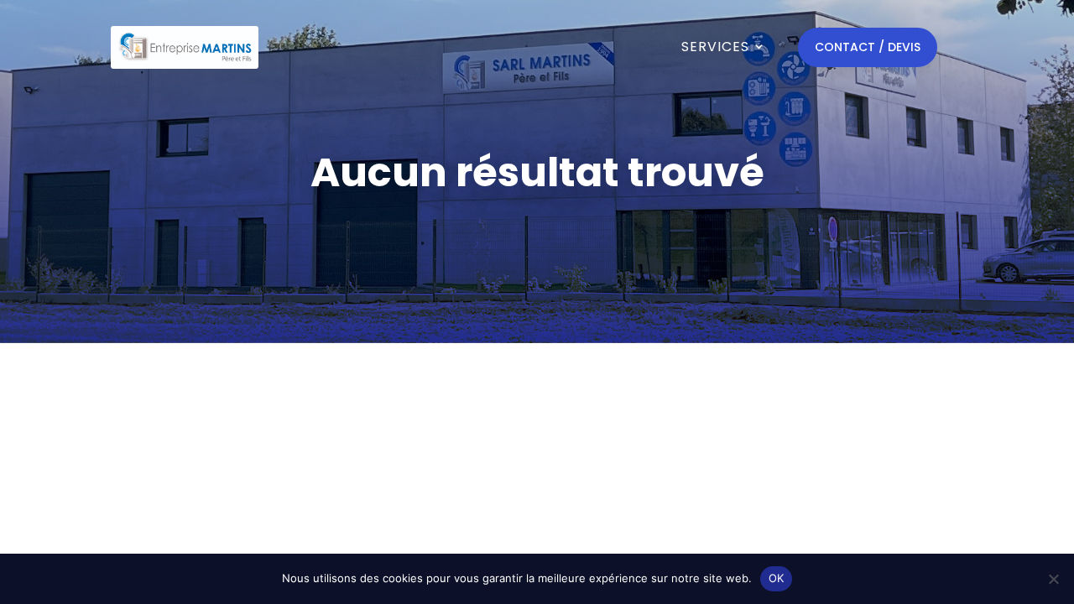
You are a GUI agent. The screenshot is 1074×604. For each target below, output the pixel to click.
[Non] (1053, 578)
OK (777, 578)
